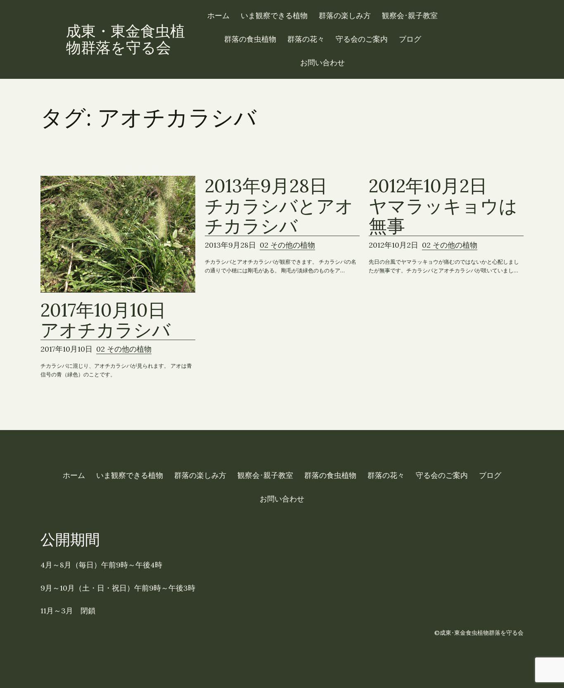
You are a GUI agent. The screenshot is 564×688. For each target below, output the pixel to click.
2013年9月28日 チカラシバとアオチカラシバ (279, 206)
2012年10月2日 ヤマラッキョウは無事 (443, 206)
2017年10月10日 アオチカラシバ (112, 320)
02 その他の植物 (124, 349)
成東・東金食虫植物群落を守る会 (125, 39)
